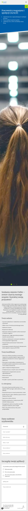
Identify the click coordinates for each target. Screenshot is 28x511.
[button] (2, 508)
